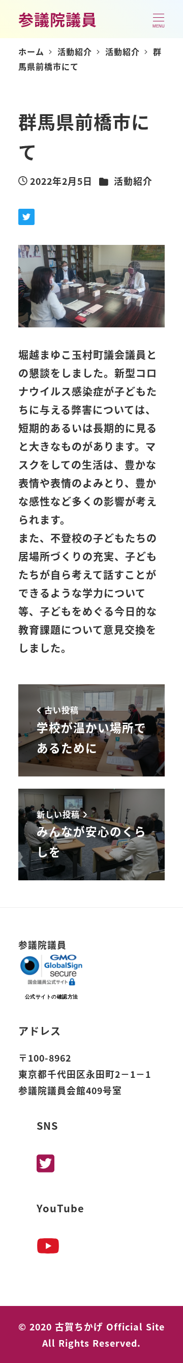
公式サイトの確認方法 (51, 996)
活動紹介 (133, 180)
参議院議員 (57, 19)
